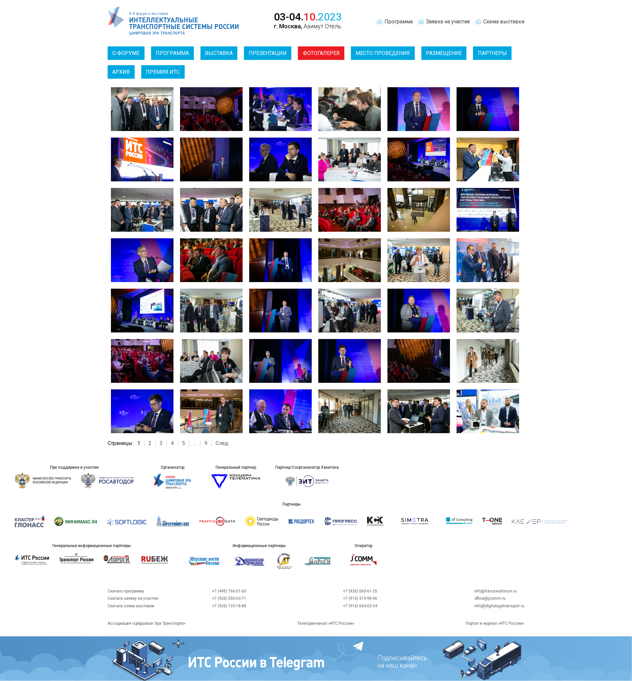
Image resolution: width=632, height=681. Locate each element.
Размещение (444, 53)
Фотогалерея (321, 53)
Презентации (268, 53)
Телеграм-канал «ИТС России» (326, 623)
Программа (172, 53)
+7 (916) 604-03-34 (360, 606)
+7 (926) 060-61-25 (360, 591)
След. (222, 443)
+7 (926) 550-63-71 (229, 598)
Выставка (219, 53)
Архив (121, 72)
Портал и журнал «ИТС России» (495, 623)
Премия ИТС (163, 72)
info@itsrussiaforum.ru (495, 591)
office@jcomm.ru (490, 598)
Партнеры (492, 53)
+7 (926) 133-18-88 (229, 606)
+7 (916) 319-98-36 (360, 598)
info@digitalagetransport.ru (499, 606)
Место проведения (383, 53)
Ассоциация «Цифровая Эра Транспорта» (147, 623)
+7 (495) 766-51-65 (229, 591)
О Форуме (126, 53)
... (194, 443)
